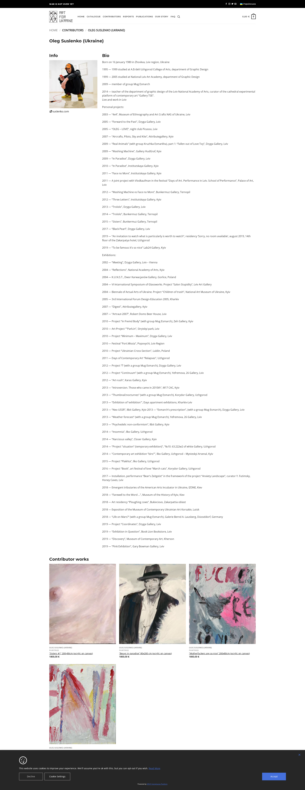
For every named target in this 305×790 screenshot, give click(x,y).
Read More (154, 768)
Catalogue (94, 16)
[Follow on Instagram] (229, 4)
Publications (144, 16)
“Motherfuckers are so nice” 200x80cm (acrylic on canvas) (219, 653)
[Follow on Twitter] (232, 4)
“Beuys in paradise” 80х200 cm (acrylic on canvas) (145, 653)
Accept (274, 776)
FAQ (173, 16)
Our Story (161, 16)
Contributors (112, 16)
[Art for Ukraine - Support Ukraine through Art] (61, 16)
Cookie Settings (57, 776)
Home (81, 16)
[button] (178, 17)
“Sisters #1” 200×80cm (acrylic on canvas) (71, 653)
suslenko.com (60, 111)
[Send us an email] (235, 4)
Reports (128, 16)
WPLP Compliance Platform (157, 784)
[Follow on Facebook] (226, 4)
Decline (31, 776)
